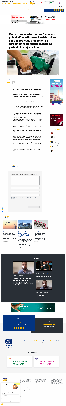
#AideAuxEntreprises (21, 275)
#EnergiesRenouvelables (7, 231)
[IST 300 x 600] (56, 92)
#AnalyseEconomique (16, 276)
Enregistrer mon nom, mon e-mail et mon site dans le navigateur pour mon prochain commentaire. (23, 198)
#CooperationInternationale (23, 231)
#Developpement (21, 232)
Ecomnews (46, 2)
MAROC (13, 6)
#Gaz (35, 9)
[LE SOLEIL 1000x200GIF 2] (33, 19)
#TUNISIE (19, 230)
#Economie (16, 9)
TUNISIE (20, 6)
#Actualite (10, 9)
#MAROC (13, 79)
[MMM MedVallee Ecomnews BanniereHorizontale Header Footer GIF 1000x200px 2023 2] (33, 307)
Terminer (16, 401)
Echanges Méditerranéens (6, 6)
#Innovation (27, 234)
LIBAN (36, 6)
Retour (4, 401)
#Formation (25, 233)
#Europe (20, 9)
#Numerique (26, 9)
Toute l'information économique (14, 2)
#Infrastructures (21, 234)
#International (20, 235)
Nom (11, 186)
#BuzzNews (30, 276)
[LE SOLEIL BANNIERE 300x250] (56, 120)
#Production (43, 231)
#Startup (19, 236)
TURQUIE (26, 6)
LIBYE (23, 6)
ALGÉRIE (16, 6)
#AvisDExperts (23, 276)
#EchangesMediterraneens (40, 291)
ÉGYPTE (30, 6)
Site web (12, 193)
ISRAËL (33, 6)
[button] (2, 404)
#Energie (31, 9)
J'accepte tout (10, 401)
